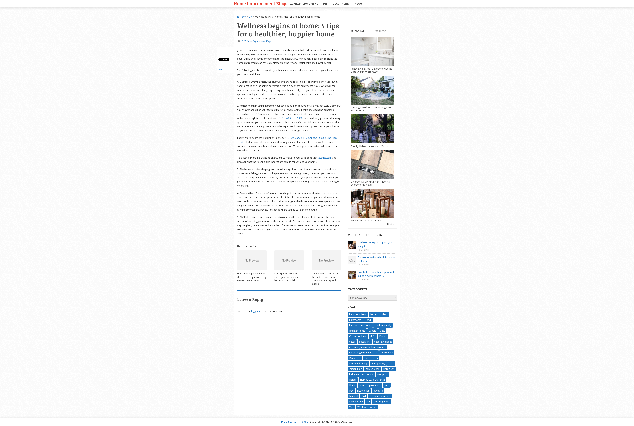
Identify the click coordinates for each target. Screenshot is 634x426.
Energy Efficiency (358, 363)
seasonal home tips (380, 396)
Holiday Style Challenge (372, 379)
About (359, 3)
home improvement (370, 385)
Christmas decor (358, 336)
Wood (373, 407)
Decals (383, 336)
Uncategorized (381, 401)
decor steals (371, 358)
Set (368, 401)
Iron (351, 390)
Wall (351, 407)
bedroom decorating (360, 325)
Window (361, 407)
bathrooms (355, 319)
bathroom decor (358, 314)
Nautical (353, 396)
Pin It (221, 69)
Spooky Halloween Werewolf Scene (369, 146)
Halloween (388, 368)
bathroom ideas (378, 314)
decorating (364, 341)
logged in (256, 311)
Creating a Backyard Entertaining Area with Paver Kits (371, 109)
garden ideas (372, 368)
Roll (364, 396)
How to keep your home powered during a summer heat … (376, 273)
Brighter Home (357, 330)
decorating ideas (383, 341)
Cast (382, 330)
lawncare (378, 390)
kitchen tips (363, 390)
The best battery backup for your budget (375, 244)
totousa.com (324, 157)
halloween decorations (361, 374)
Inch (387, 385)
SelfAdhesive (356, 401)
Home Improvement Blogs (260, 3)
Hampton (382, 374)
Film (391, 363)
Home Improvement (304, 3)
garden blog (355, 368)
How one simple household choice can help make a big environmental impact (251, 277)
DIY (325, 3)
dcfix (372, 336)
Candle (372, 330)
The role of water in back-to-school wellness (376, 259)
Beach (368, 319)
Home (243, 16)
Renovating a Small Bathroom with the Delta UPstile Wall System (371, 70)
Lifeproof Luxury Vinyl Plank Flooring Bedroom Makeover (370, 183)
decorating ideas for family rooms (367, 347)
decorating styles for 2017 (363, 352)
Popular (359, 31)
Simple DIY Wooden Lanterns (366, 220)
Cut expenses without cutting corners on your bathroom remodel (286, 277)
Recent (382, 31)
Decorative (355, 358)
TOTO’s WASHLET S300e (290, 118)
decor (352, 341)
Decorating (341, 3)
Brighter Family (383, 325)
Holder (352, 379)
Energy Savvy (378, 363)
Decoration (387, 352)
